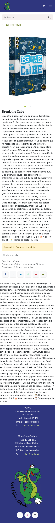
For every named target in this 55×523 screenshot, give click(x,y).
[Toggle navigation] (50, 6)
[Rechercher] (49, 17)
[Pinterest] (36, 274)
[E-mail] (43, 274)
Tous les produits (12, 24)
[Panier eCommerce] (44, 6)
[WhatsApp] (28, 274)
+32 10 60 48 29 (31, 454)
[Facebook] (5, 274)
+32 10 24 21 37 (31, 425)
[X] (13, 274)
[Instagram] (27, 515)
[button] (4, 106)
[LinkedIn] (21, 274)
